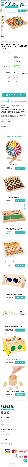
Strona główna (3, 41)
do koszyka (19, 168)
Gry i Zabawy (12, 41)
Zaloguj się (26, 3)
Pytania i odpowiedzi (5, 433)
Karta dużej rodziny (5, 424)
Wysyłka (2, 421)
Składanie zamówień (5, 436)
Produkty (8, 41)
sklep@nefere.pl (15, 0)
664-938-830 (7, 442)
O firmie (2, 420)
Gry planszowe (18, 41)
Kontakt (2, 425)
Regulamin (3, 422)
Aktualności (3, 431)
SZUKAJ (22, 10)
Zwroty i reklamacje (5, 434)
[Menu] (2, 4)
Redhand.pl (18, 465)
